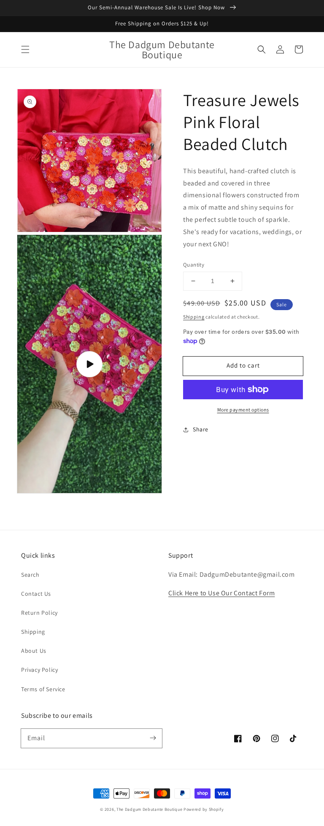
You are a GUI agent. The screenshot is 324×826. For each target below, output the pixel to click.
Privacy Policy (39, 669)
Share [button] (200, 429)
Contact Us (36, 593)
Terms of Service (43, 689)
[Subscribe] (152, 738)
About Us (33, 650)
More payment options (243, 409)
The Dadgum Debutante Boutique (149, 809)
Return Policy (39, 612)
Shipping (194, 316)
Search (30, 574)
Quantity (193, 264)
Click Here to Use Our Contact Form (221, 593)
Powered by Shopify (204, 809)
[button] (25, 49)
